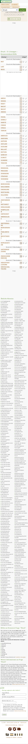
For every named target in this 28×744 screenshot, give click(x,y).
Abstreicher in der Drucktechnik (6, 430)
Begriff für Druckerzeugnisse (19, 352)
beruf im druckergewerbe (19, 401)
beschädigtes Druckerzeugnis (19, 414)
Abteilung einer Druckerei (5, 437)
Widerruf (21, 725)
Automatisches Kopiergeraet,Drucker (6, 621)
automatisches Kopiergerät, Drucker (6, 624)
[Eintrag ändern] (26, 62)
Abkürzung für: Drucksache (5, 354)
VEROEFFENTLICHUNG (5, 263)
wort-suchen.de (15, 722)
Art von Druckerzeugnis (5, 560)
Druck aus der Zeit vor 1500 (21, 614)
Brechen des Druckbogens (18, 508)
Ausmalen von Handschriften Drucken (7, 609)
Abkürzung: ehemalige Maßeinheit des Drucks (7, 385)
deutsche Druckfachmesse (19, 562)
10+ (23, 14)
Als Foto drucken (5, 464)
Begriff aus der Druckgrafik (19, 338)
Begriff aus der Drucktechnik (19, 341)
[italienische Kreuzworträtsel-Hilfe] (20, 734)
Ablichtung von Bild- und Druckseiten (6, 395)
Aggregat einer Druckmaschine (5, 447)
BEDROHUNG (5, 184)
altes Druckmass (5, 501)
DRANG (3, 101)
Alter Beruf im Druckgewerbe (5, 491)
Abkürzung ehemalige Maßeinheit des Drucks (7, 323)
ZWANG (3, 112)
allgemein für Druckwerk (4, 460)
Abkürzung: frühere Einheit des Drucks (6, 389)
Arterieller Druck (5, 575)
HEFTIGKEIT (5, 204)
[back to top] (21, 58)
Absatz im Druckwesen (7, 403)
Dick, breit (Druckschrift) (18, 600)
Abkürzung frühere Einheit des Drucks (6, 334)
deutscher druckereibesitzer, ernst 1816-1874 (21, 574)
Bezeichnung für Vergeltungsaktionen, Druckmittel (20, 484)
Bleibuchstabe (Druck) (21, 494)
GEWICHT (4, 155)
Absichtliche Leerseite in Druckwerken (7, 424)
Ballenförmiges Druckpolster (19, 308)
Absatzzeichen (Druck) (7, 408)
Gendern (19, 737)
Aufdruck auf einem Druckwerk (6, 588)
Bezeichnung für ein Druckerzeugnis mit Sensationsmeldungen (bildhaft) (20, 463)
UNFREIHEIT (5, 214)
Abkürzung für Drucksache (5, 341)
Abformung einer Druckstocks (5, 311)
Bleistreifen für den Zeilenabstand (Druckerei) (20, 501)
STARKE (3, 125)
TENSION (4, 163)
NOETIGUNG (5, 192)
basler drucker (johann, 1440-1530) (20, 320)
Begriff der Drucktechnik (18, 347)
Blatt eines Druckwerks (21, 493)
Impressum (23, 722)
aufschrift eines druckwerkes (5, 591)
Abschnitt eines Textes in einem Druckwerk (7, 417)
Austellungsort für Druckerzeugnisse (6, 614)
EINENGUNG (5, 189)
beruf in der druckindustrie (18, 411)
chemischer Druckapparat (18, 533)
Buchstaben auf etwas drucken (21, 513)
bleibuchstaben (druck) (19, 497)
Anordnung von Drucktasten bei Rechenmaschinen (5, 523)
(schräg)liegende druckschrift (5, 302)
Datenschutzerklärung (20, 711)
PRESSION (4, 171)
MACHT (3, 106)
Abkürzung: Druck (6, 376)
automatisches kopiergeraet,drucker (6, 617)
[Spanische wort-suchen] (11, 734)
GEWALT (3, 120)
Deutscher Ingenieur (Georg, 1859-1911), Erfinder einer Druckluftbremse (20, 592)
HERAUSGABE (5, 207)
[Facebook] (9, 729)
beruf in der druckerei (21, 408)
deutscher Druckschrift (21, 577)
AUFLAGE (4, 144)
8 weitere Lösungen (20, 657)
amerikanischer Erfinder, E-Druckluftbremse (5, 508)
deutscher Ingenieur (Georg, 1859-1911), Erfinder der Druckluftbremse (20, 586)
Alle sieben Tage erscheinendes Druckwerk (5, 456)
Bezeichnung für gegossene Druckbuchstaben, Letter (19, 469)
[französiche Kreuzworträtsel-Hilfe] (16, 734)
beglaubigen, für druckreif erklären (19, 328)
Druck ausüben (19, 616)
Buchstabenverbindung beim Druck (21, 526)
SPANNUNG (5, 173)
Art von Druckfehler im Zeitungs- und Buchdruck (7, 569)
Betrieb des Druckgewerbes (19, 430)
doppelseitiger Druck (20, 606)
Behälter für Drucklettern (18, 361)
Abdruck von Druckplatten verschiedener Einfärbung (4, 307)
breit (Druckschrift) (20, 511)
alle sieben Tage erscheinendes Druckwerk (5, 451)
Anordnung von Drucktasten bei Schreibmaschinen (5, 528)
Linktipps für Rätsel (11, 737)
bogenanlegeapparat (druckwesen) (20, 505)
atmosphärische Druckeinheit (5, 581)
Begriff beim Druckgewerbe (18, 344)
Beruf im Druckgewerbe (18, 404)
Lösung (3, 57)
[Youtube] (18, 729)
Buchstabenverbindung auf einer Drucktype (21, 523)
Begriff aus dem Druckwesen (19, 331)
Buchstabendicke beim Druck (21, 520)
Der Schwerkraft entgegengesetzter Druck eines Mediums (20, 555)
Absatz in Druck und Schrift (6, 405)
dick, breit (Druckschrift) (18, 597)
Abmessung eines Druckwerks (6, 399)
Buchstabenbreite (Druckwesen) (20, 517)
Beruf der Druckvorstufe (18, 394)
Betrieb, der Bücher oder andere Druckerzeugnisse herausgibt (20, 445)
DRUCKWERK (5, 187)
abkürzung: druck (6, 375)
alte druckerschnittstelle (6, 471)
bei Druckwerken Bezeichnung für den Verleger (20, 372)
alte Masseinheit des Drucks (6, 478)
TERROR (3, 130)
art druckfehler (5, 557)
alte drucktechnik (5, 474)
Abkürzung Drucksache (4, 320)
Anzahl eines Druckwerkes (4, 548)
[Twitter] (14, 729)
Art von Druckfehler (6, 562)
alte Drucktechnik (6, 476)
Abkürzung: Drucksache (4, 379)
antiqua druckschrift (6, 542)
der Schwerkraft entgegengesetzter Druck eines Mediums (20, 551)
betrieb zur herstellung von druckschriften (19, 435)
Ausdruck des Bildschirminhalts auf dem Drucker (6, 595)
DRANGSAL (4, 168)
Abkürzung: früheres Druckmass (6, 392)
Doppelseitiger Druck (20, 608)
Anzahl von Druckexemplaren (5, 551)
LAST (2, 67)
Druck (16, 609)
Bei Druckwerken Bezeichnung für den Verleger (20, 377)
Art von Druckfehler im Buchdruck (7, 565)
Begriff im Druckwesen (21, 355)
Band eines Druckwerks (18, 316)
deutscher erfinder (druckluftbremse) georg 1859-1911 (21, 580)
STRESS (3, 128)
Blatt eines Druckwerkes (18, 490)
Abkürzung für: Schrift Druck (7, 357)
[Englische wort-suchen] (7, 734)
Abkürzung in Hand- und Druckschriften (6, 361)
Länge (24, 57)
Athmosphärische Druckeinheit (6, 578)
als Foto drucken (5, 462)
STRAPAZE (4, 176)
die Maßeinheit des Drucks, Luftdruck (20, 603)
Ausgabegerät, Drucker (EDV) (7, 606)
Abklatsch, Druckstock (7, 317)
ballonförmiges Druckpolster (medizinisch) (19, 312)
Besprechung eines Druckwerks (20, 421)
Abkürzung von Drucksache (5, 372)
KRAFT (3, 104)
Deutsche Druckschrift (21, 570)
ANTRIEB (4, 141)
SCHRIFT (4, 157)
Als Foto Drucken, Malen (5, 466)
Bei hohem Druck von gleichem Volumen (20, 384)
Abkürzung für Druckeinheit (5, 338)
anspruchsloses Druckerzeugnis (5, 536)
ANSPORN (4, 138)
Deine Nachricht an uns (18, 684)
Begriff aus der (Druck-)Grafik (19, 334)
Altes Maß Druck (5, 505)
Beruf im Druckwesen (21, 407)
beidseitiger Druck (20, 387)
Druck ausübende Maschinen (20, 622)
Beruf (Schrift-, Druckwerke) (19, 391)
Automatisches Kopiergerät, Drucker (20, 302)
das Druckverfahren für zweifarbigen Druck (21, 543)
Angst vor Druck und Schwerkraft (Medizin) (6, 515)
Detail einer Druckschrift (18, 559)
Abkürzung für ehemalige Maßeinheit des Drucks (6, 345)
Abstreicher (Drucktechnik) (4, 427)
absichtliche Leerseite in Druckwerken (7, 420)
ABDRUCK (4, 136)
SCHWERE (4, 160)
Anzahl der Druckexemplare (5, 545)
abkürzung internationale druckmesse (4, 365)
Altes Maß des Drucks (7, 503)
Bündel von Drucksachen (18, 530)
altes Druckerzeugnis (6, 497)
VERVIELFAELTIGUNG (5, 268)
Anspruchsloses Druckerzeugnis (5, 540)
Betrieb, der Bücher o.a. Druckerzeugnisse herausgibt (20, 439)
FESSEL (3, 117)
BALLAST (4, 149)
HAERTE (3, 122)
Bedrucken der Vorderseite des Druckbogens (19, 324)
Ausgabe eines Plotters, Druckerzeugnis (7, 599)
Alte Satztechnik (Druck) (5, 485)
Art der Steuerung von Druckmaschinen (7, 554)
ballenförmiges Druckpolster (19, 305)
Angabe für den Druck (7, 513)
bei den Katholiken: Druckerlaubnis (20, 364)
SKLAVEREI (4, 195)
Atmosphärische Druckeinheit (5, 584)
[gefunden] (23, 62)
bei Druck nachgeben (20, 369)
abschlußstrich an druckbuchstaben (6, 410)
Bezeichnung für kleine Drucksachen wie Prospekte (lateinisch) (21, 480)
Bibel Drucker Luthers (21, 488)
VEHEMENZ (4, 179)
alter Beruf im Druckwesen (5, 495)
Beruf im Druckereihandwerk (20, 397)
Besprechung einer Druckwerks (20, 417)
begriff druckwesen (20, 350)
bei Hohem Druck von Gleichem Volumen (21, 381)
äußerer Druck (5, 612)
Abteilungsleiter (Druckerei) (5, 440)
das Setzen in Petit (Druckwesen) (20, 546)
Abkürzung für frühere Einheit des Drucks (7, 349)
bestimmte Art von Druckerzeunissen (20, 424)
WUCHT (3, 109)
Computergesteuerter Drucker (21, 540)
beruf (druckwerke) (20, 388)
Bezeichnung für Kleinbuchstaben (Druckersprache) (19, 475)
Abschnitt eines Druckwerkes (5, 414)
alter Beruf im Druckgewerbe (5, 488)
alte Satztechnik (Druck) (5, 482)
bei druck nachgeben (20, 367)
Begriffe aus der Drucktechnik (19, 357)
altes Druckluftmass (6, 499)
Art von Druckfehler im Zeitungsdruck (7, 573)
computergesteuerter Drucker (20, 536)
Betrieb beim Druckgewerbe (18, 427)
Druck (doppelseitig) (20, 611)
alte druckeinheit (5, 469)
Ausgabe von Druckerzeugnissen (6, 602)
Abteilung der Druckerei (5, 433)
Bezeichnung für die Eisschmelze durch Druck (20, 454)
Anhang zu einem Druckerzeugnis (6, 519)
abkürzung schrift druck (6, 369)
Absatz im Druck (5, 401)
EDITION (4, 152)
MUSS (3, 69)
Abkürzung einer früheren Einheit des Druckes (6, 327)
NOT (2, 61)
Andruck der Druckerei (7, 511)
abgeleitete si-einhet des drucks (6, 315)
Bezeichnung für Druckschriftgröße (19, 458)
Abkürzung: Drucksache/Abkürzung (7, 382)
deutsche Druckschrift (21, 568)
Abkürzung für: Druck (7, 352)
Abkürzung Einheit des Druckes (7, 331)
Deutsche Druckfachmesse (19, 566)
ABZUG (3, 98)
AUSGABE (4, 146)
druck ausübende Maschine (19, 619)
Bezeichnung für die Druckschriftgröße (20, 450)
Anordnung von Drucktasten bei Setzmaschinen (5, 532)
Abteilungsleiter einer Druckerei (7, 443)
